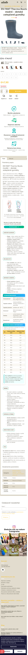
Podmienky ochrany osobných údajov (10, 588)
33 (11, 77)
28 (16, 74)
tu (15, 643)
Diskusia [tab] (11, 158)
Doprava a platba (5, 580)
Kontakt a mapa (5, 582)
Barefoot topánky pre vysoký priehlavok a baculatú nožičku (12, 633)
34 (16, 77)
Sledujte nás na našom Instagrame (14, 530)
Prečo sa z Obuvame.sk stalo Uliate (10, 593)
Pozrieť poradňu (14, 227)
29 (20, 74)
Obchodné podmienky (6, 586)
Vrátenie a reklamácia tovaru (8, 590)
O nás (2, 584)
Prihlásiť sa (5, 517)
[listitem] (3, 67)
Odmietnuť (7, 651)
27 (11, 74)
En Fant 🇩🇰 (14, 17)
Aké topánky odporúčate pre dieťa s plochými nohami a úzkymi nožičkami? (13, 606)
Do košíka (19, 91)
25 (2, 74)
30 (25, 74)
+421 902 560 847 (5, 566)
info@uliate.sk (4, 565)
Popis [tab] (3, 158)
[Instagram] (3, 569)
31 (2, 77)
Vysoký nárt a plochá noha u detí (9, 629)
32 (7, 77)
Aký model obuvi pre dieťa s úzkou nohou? (12, 616)
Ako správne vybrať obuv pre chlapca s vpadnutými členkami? (11, 612)
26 (7, 74)
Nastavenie (13, 646)
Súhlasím (19, 651)
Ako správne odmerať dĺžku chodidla (10, 591)
